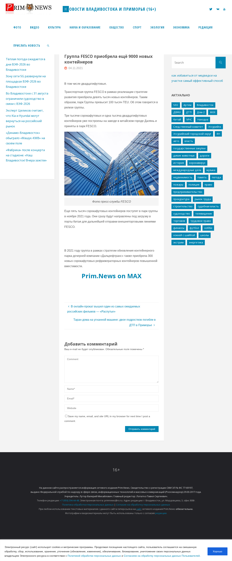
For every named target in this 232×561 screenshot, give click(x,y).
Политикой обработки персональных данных (94, 555)
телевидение (203, 213)
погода (216, 177)
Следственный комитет (188, 126)
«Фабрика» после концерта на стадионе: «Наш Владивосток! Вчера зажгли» (26, 155)
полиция (193, 184)
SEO (175, 105)
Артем (187, 105)
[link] (48, 45)
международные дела (187, 170)
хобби (208, 228)
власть (189, 141)
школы (204, 235)
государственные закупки (189, 148)
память (202, 177)
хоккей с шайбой (184, 235)
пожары (178, 184)
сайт (139, 509)
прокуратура (181, 199)
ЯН (218, 133)
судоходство (181, 213)
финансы (178, 228)
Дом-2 (201, 112)
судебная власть (208, 206)
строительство (182, 206)
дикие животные (184, 155)
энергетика (196, 242)
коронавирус (197, 163)
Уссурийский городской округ (192, 133)
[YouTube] (224, 9)
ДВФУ (177, 112)
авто (176, 141)
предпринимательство (187, 192)
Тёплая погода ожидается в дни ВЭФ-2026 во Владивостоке (25, 64)
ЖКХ (212, 112)
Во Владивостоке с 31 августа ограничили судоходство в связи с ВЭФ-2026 (27, 98)
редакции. (161, 513)
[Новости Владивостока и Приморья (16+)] (32, 9)
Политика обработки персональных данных (88, 504)
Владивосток (205, 105)
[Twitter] (210, 9)
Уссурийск (214, 126)
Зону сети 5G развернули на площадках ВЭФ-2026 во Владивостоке (26, 81)
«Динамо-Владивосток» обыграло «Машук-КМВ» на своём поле (25, 138)
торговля (179, 221)
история (178, 163)
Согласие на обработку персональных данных (143, 504)
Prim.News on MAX (112, 276)
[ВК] (217, 9)
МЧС (189, 119)
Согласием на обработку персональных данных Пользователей (162, 555)
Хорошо (217, 551)
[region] (116, 550)
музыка (210, 170)
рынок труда (203, 199)
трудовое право (200, 221)
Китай (177, 119)
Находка (202, 119)
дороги (204, 155)
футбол (194, 228)
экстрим (178, 242)
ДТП (189, 112)
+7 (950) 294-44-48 (69, 500)
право (208, 184)
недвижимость (182, 177)
